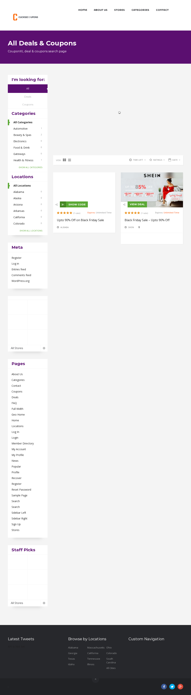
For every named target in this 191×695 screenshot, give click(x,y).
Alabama (27, 192)
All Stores (17, 348)
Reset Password (21, 489)
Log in (15, 263)
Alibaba (64, 227)
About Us (100, 9)
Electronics (27, 141)
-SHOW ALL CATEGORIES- (30, 167)
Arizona (27, 204)
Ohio (109, 647)
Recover (16, 478)
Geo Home (18, 414)
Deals (27, 96)
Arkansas (27, 211)
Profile (15, 472)
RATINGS (157, 159)
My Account (19, 449)
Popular (16, 466)
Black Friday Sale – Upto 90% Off (147, 220)
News (15, 460)
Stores (119, 9)
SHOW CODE (77, 204)
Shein (131, 227)
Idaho (71, 664)
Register (16, 258)
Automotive (27, 128)
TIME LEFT (138, 159)
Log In (15, 432)
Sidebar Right (19, 518)
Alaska (27, 198)
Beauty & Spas (27, 135)
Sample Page (19, 495)
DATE (175, 159)
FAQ (14, 403)
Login (15, 437)
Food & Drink (27, 147)
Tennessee (93, 658)
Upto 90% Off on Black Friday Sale (80, 220)
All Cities (111, 668)
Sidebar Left (19, 512)
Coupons (27, 104)
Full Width (17, 409)
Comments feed (21, 275)
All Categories (22, 122)
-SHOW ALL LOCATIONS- (31, 230)
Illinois (90, 664)
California (27, 217)
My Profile (18, 455)
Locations (18, 426)
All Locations (22, 185)
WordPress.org (20, 281)
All (27, 88)
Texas (71, 658)
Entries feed (19, 269)
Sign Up (16, 524)
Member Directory (23, 443)
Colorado (27, 223)
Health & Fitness (27, 160)
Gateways (27, 154)
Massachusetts (96, 647)
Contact (162, 9)
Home (82, 9)
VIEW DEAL (137, 204)
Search (16, 501)
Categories (140, 9)
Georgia (72, 653)
